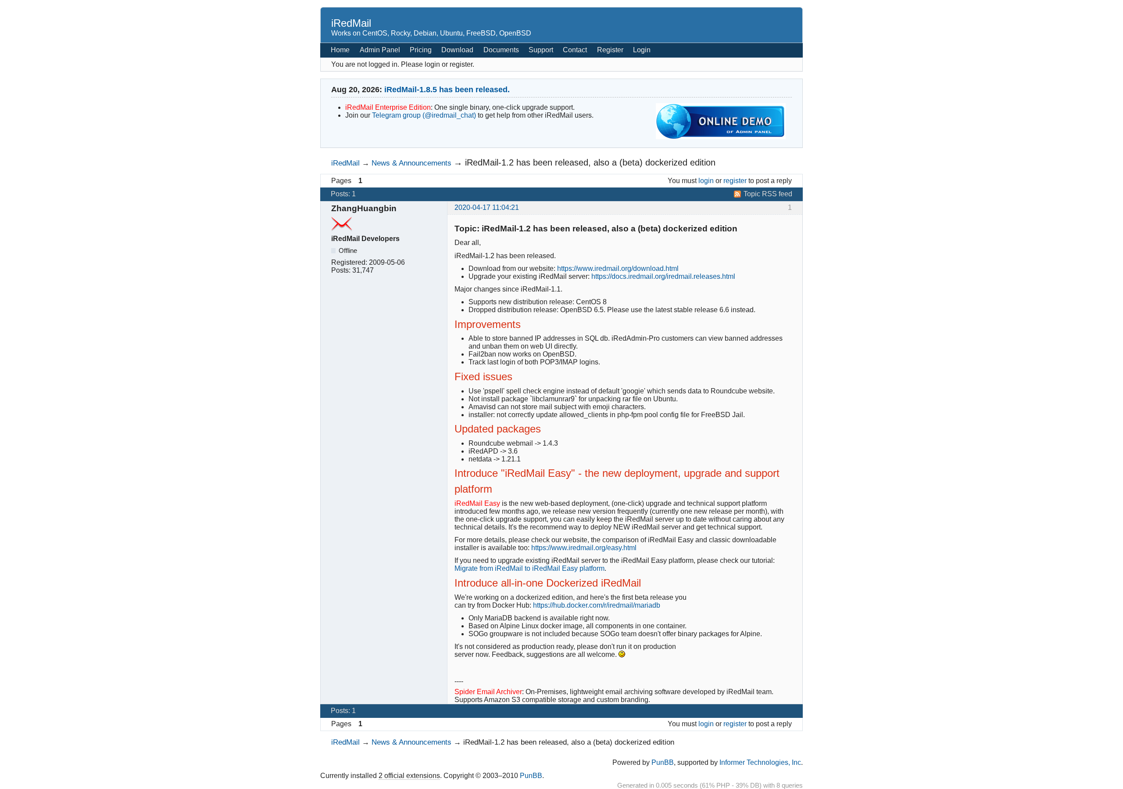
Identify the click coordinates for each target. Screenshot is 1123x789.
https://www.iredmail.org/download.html (618, 268)
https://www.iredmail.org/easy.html (584, 547)
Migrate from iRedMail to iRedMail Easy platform (529, 568)
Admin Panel (380, 50)
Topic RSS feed (768, 194)
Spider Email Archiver (488, 691)
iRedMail (351, 23)
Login (642, 50)
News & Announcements (411, 163)
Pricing (421, 50)
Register (610, 50)
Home (340, 50)
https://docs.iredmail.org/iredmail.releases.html (663, 276)
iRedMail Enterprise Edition (388, 107)
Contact (575, 50)
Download (457, 50)
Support (541, 50)
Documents (501, 50)
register (735, 180)
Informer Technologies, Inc (760, 762)
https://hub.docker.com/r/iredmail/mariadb (596, 605)
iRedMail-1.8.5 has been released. (447, 89)
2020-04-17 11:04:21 (486, 207)
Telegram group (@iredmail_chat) (424, 115)
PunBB (662, 762)
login (706, 180)
